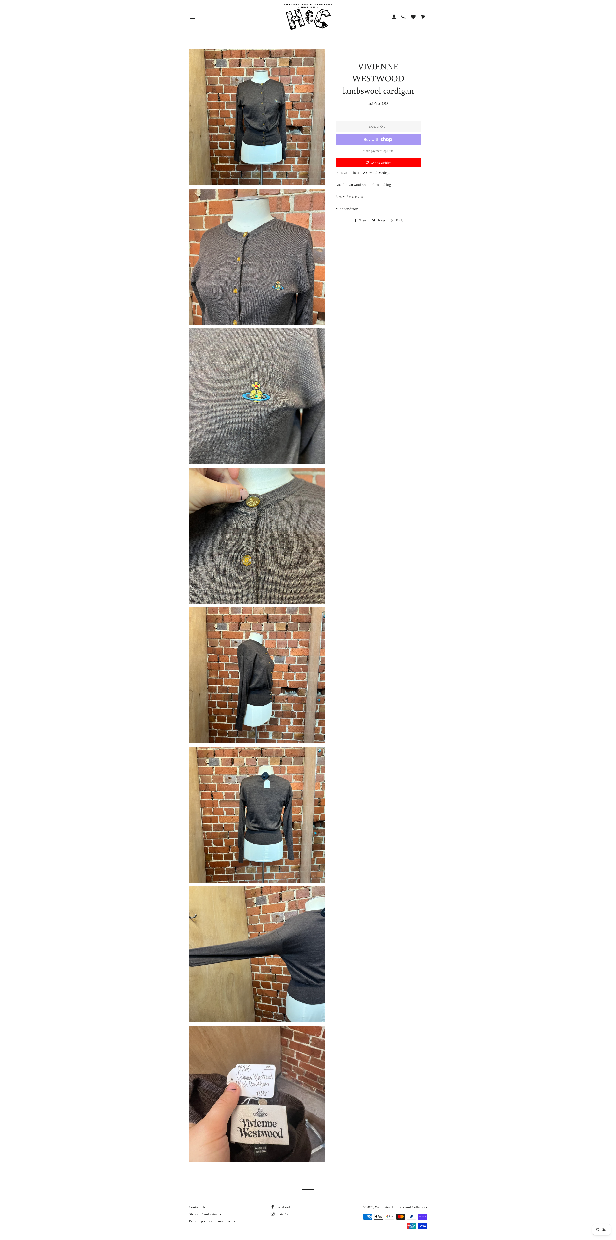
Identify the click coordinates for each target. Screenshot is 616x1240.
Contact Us (197, 1207)
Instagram (284, 1214)
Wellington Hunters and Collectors (401, 1207)
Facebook (283, 1207)
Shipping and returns (205, 1214)
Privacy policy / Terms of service (213, 1221)
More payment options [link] (378, 151)
